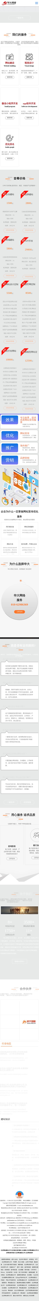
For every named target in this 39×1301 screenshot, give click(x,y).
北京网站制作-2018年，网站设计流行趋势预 (17, 1200)
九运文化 (35, 1298)
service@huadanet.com (27, 1229)
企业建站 (24, 1274)
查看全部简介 (20, 985)
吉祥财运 (31, 1283)
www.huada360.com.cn (22, 1246)
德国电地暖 (32, 1296)
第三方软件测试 (23, 1296)
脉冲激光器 (14, 1293)
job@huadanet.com (12, 1244)
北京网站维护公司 (29, 1288)
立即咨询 (19, 635)
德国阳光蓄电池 (5, 1283)
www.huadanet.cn (11, 1249)
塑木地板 (27, 1293)
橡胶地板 (20, 1288)
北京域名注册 (15, 1274)
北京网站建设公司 (6, 1274)
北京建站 (29, 1298)
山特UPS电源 (29, 1285)
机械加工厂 (13, 1291)
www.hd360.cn (20, 1249)
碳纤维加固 (28, 1291)
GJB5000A (33, 1293)
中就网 (15, 1285)
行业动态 (6, 1067)
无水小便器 (21, 1285)
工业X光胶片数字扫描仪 (10, 1288)
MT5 (36, 1283)
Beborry (3, 1296)
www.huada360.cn (11, 1246)
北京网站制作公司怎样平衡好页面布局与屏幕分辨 (18, 1188)
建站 (20, 1274)
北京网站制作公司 (7, 1285)
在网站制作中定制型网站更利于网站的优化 (16, 1160)
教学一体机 (20, 1291)
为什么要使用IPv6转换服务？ (13, 1149)
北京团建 (20, 1293)
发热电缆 (7, 1293)
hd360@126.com (10, 1241)
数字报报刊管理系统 (10, 1174)
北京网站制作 (29, 1276)
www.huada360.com (33, 1246)
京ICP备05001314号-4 (19, 1269)
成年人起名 (14, 1283)
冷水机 (15, 1296)
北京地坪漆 (9, 1296)
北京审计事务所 (23, 1283)
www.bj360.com (28, 1249)
